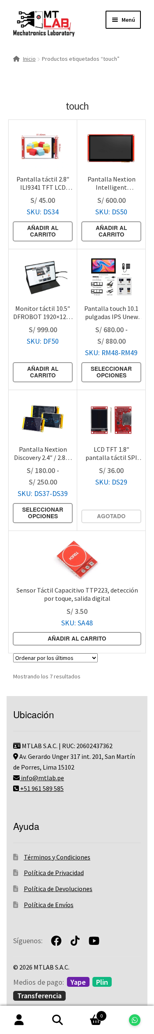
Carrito (90, 1013)
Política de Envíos (49, 905)
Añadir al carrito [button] (42, 231)
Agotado (111, 516)
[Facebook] (56, 941)
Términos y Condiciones (57, 857)
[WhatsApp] (134, 1020)
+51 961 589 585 (41, 788)
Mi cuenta (19, 1020)
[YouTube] (94, 941)
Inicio (29, 58)
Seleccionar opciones (111, 372)
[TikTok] (75, 941)
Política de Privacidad (54, 873)
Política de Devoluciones (58, 889)
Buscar (58, 1020)
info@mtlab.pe (42, 778)
